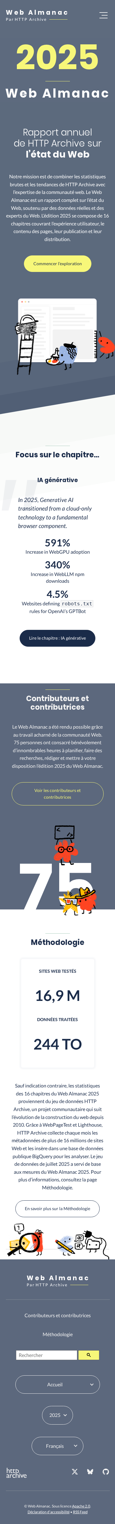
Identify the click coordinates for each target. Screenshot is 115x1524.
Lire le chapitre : (57, 638)
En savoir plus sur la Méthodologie (57, 1208)
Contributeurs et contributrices (58, 1315)
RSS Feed (80, 1512)
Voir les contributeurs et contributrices (57, 794)
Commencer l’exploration (57, 263)
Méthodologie (58, 1334)
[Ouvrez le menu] (103, 15)
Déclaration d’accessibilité (49, 1512)
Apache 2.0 (81, 1506)
